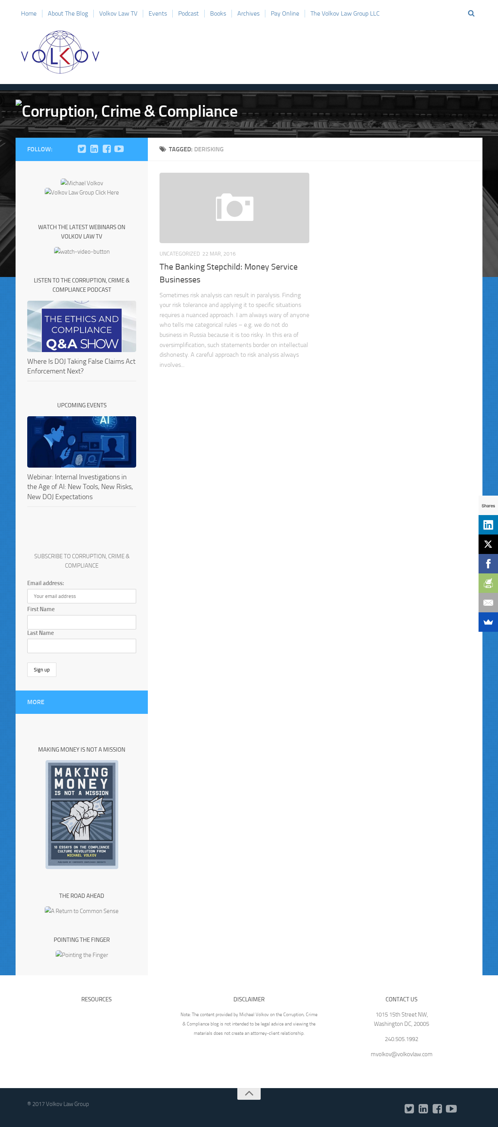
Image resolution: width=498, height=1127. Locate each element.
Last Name (40, 632)
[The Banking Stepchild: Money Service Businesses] (234, 208)
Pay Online (285, 13)
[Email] (488, 602)
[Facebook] (106, 149)
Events (158, 13)
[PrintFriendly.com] (488, 583)
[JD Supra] (131, 149)
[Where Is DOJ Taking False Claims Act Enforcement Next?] (81, 326)
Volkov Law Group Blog (60, 52)
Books (218, 13)
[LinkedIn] (94, 149)
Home (29, 13)
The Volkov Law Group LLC (345, 13)
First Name (41, 609)
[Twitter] (81, 149)
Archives (248, 13)
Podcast (188, 13)
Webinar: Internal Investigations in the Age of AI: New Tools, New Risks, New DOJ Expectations (80, 487)
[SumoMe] (488, 622)
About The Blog (68, 13)
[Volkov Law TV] (119, 149)
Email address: (45, 583)
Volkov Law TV (118, 13)
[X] (488, 544)
